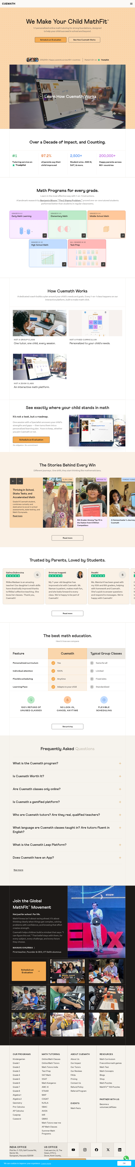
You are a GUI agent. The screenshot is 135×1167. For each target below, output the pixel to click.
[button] (67, 97)
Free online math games (111, 1063)
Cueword (17, 1119)
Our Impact (76, 1063)
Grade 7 (16, 1087)
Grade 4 (16, 1075)
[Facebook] (96, 1150)
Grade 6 (16, 1083)
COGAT (45, 1099)
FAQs (73, 1075)
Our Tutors (76, 1067)
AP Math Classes (49, 1126)
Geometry (17, 1103)
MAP (44, 1095)
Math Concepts (107, 1071)
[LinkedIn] (119, 1150)
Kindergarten (19, 1059)
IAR (43, 1115)
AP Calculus (18, 1111)
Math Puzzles (106, 1083)
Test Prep (46, 1071)
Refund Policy (77, 1087)
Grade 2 (16, 1067)
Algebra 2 (17, 1099)
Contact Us (76, 1083)
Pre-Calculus (19, 1107)
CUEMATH (8, 3)
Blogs (102, 1075)
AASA (44, 1111)
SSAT (44, 1079)
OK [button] (124, 1163)
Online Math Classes (51, 1059)
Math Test (104, 1067)
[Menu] (131, 3)
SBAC (44, 1107)
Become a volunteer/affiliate (108, 1105)
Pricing (74, 1079)
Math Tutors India (50, 1067)
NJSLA (45, 1103)
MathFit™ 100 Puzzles (110, 1087)
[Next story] (20, 481)
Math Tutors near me (51, 1123)
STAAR (45, 1091)
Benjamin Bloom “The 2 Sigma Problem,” (61, 200)
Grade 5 (16, 1079)
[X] (108, 1150)
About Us (75, 1059)
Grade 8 (16, 1091)
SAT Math (46, 1075)
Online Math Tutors (50, 1063)
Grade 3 (16, 1071)
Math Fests (76, 1108)
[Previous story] (13, 481)
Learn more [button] (46, 1163)
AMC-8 (45, 1087)
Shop (102, 1079)
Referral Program (78, 1091)
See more (18, 870)
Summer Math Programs (48, 1132)
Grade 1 (16, 1063)
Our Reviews (76, 1071)
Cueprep (17, 1115)
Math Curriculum (107, 1059)
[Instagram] (85, 1150)
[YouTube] (73, 1150)
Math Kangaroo (49, 1083)
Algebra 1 (17, 1095)
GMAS (45, 1119)
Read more (17, 516)
